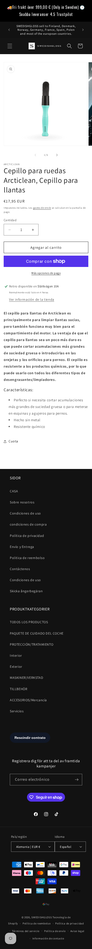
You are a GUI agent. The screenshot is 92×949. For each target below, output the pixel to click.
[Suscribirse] (76, 779)
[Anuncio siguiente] (83, 29)
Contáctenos (20, 569)
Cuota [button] (13, 441)
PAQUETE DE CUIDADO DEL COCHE (37, 633)
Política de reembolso (37, 923)
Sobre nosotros (22, 502)
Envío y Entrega (22, 547)
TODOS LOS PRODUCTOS (29, 622)
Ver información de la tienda (31, 299)
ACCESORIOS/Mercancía (28, 700)
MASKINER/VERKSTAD (26, 677)
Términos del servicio (25, 931)
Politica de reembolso (27, 558)
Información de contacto (48, 938)
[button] (9, 46)
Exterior (16, 666)
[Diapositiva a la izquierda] (35, 155)
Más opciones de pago (46, 273)
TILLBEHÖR (18, 689)
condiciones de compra (28, 524)
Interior (16, 655)
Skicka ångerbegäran (26, 591)
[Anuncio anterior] (9, 29)
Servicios (17, 711)
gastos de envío (42, 207)
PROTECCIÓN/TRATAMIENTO (31, 644)
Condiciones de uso (25, 513)
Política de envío (55, 931)
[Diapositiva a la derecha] (57, 155)
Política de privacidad (27, 535)
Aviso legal (77, 931)
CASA (14, 491)
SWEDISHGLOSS (41, 917)
